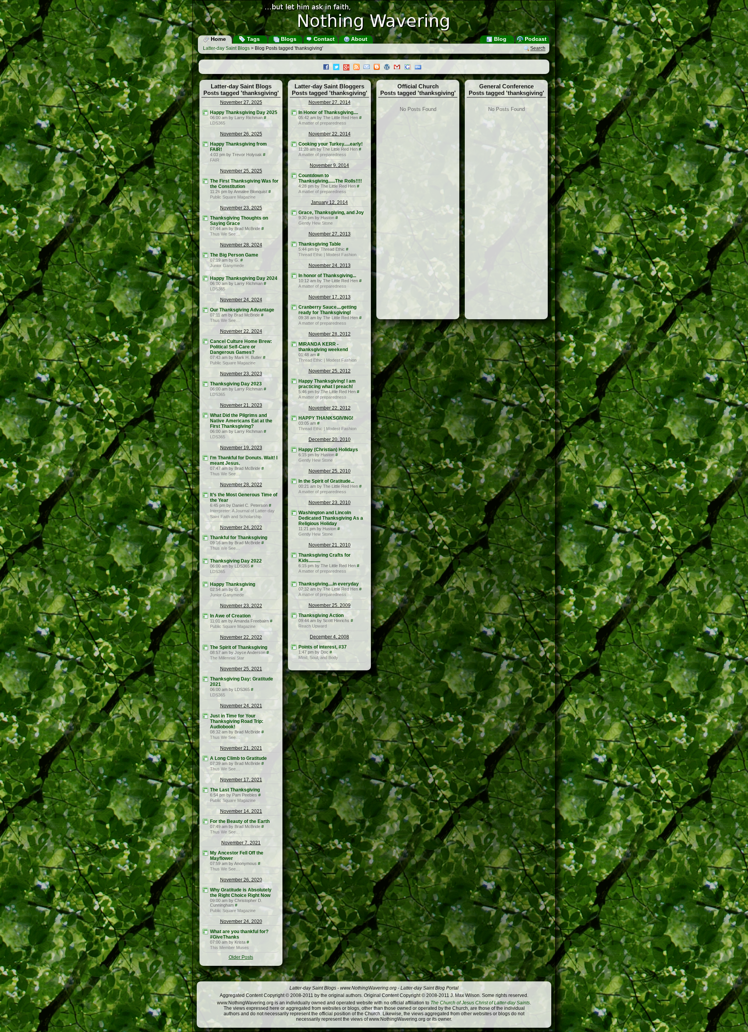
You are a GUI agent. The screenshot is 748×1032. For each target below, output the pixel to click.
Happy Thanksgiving (232, 584)
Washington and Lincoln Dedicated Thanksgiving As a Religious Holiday (330, 518)
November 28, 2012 (330, 334)
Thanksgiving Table (319, 244)
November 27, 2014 (330, 102)
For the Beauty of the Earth (240, 821)
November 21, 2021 (241, 748)
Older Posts (241, 957)
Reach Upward (312, 626)
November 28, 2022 (241, 484)
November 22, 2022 (241, 637)
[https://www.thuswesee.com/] (205, 218)
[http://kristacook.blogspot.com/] (205, 931)
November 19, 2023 (241, 447)
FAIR (214, 160)
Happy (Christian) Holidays (328, 449)
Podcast (535, 39)
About (358, 39)
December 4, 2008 (329, 637)
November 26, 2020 (241, 880)
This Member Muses (229, 947)
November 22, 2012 (330, 408)
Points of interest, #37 (322, 647)
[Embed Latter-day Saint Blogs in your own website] (420, 68)
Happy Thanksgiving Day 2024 (243, 278)
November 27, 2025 (241, 102)
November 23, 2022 (241, 605)
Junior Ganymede (227, 265)
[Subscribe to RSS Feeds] (358, 68)
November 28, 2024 (241, 245)
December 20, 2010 (330, 439)
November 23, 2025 (241, 208)
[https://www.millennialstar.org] (205, 647)
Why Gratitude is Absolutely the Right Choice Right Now (241, 892)
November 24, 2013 (330, 265)
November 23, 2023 (241, 373)
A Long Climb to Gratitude (238, 758)
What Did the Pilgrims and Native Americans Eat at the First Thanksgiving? (241, 421)
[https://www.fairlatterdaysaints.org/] (205, 144)
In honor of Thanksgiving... (327, 275)
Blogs (287, 39)
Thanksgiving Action (321, 615)
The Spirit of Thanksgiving (238, 647)
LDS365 (217, 123)
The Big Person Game (234, 255)
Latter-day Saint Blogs (226, 48)
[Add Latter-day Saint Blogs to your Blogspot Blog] (379, 68)
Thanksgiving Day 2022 (236, 561)
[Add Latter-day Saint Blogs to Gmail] (399, 68)
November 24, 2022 (241, 527)
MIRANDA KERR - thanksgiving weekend (323, 346)
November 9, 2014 (329, 165)
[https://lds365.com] (205, 112)
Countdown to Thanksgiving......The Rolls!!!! (330, 178)
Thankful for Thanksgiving (238, 537)
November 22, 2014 (330, 134)
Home (217, 39)
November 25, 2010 (330, 471)
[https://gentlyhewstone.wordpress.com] (294, 212)
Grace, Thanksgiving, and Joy (331, 212)
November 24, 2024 (241, 299)
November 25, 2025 (241, 171)
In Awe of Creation (230, 616)
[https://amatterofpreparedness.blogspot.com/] (294, 112)
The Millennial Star (227, 658)
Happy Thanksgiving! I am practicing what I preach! (327, 383)
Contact (323, 39)
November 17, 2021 (241, 779)
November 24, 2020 (241, 921)
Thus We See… (225, 234)
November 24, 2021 (241, 706)
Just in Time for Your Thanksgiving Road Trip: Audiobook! (236, 721)
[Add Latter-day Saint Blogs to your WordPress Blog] (389, 68)
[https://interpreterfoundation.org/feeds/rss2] (205, 495)
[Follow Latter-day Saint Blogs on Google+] (348, 68)
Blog (499, 39)
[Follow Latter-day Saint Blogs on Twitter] (338, 68)
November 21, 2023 (241, 405)
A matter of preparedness (322, 123)
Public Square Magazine (233, 197)
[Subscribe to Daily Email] (368, 68)
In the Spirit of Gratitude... (326, 481)
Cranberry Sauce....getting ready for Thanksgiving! (327, 309)
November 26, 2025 (241, 134)
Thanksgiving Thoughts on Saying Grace (239, 220)
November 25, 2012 (330, 371)
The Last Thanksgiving (235, 790)
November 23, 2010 (330, 502)
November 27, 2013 (330, 234)
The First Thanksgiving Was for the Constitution (244, 183)
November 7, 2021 (241, 843)
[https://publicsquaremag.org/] (205, 181)
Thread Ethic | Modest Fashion (327, 254)
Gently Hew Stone (315, 223)
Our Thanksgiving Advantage (242, 310)
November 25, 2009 (330, 605)
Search (537, 48)
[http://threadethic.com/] (294, 244)
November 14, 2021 (241, 811)
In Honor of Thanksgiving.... (328, 112)
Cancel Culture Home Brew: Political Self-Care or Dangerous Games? (241, 347)
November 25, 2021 (241, 669)
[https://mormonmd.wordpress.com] (294, 647)
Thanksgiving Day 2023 (236, 384)
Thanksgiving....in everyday (328, 584)
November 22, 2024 (241, 331)
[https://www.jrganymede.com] (205, 255)
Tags (252, 39)
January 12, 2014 (329, 202)
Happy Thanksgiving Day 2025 (243, 112)
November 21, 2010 (330, 545)
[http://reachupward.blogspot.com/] (294, 615)
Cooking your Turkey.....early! (330, 144)
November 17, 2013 (330, 297)
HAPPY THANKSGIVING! (325, 418)
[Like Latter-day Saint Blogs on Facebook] (328, 68)
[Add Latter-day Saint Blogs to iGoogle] (409, 67)
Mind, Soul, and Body (318, 657)
